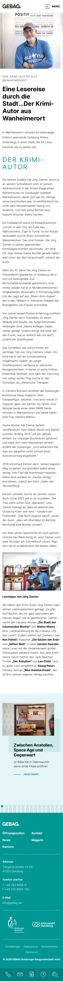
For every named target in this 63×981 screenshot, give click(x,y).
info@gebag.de (12, 902)
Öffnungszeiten (13, 833)
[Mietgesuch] (55, 975)
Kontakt (37, 833)
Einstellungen (13, 946)
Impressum (31, 952)
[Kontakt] (20, 975)
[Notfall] (8, 975)
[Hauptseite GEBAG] (11, 6)
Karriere (8, 846)
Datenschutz (31, 946)
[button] (52, 6)
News (6, 840)
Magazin (37, 840)
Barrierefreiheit (49, 946)
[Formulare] (31, 975)
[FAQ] (43, 975)
